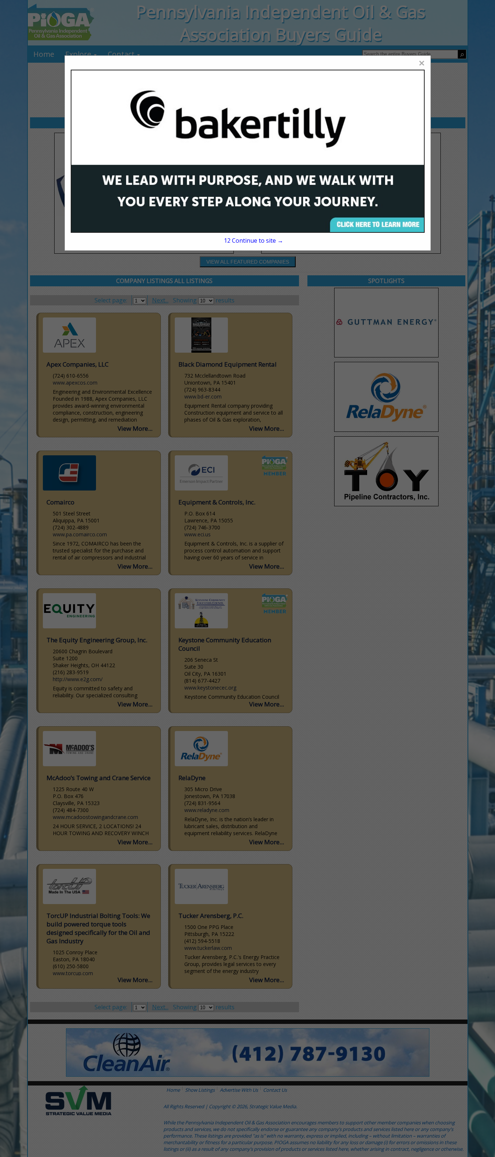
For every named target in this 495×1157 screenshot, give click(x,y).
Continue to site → (253, 240)
